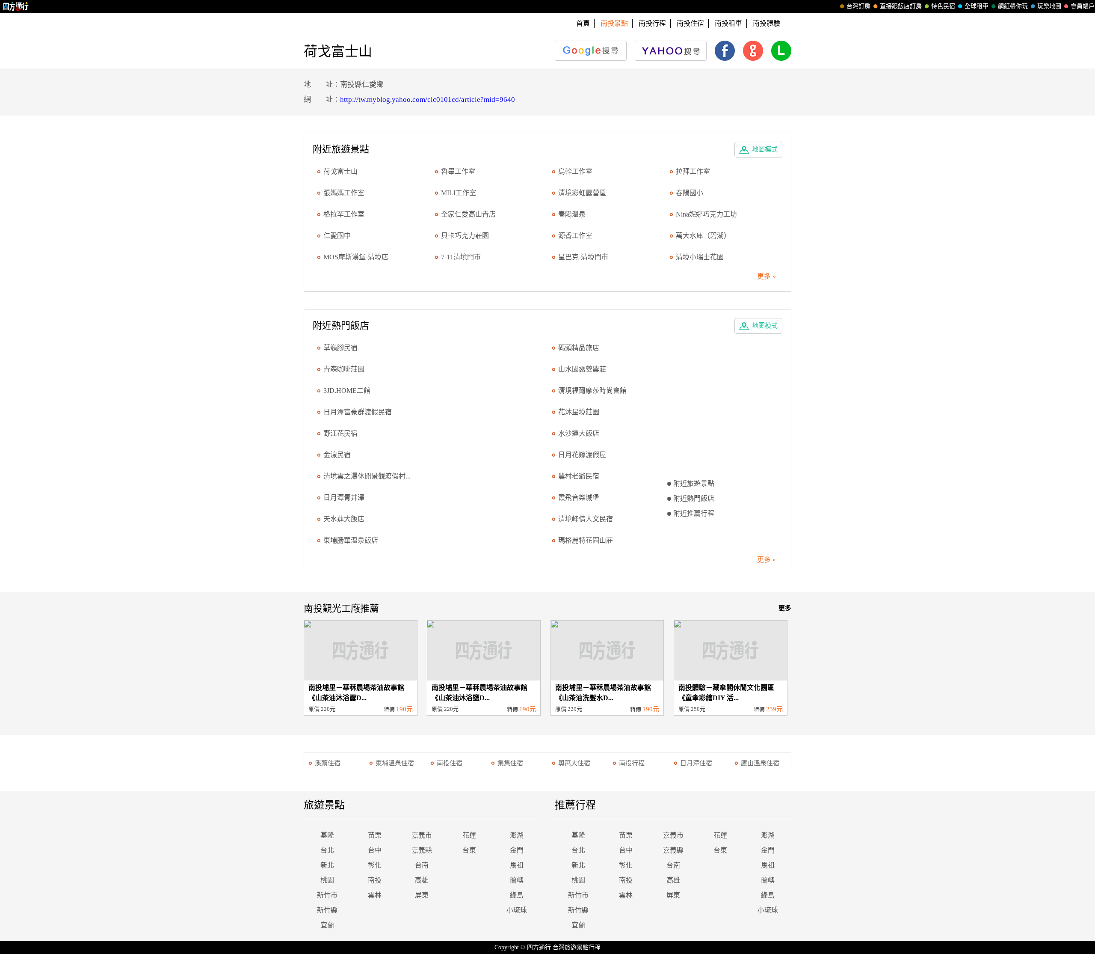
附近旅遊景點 (693, 483)
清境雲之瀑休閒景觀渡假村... (367, 476)
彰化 (375, 865)
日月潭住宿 (696, 763)
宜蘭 (327, 925)
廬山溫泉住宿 (760, 763)
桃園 (327, 880)
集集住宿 (510, 763)
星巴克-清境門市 (583, 257)
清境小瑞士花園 (700, 257)
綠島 (517, 895)
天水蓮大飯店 (343, 519)
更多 (784, 608)
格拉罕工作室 (343, 214)
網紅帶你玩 (1013, 6)
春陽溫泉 (572, 214)
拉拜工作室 (693, 171)
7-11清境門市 (461, 257)
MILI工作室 (458, 192)
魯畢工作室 (458, 171)
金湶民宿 (337, 454)
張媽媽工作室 (343, 192)
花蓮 (469, 835)
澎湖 (517, 835)
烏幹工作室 (575, 171)
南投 (375, 880)
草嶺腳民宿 (340, 347)
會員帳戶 (1083, 6)
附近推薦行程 (693, 513)
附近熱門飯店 (693, 498)
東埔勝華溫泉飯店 (350, 540)
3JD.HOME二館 (346, 390)
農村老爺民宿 (578, 476)
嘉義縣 (421, 850)
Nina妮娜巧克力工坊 (706, 214)
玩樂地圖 (1049, 6)
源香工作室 (575, 235)
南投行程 (652, 23)
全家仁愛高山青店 (468, 214)
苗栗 (375, 835)
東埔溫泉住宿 (395, 763)
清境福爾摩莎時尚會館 (592, 390)
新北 (327, 865)
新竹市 (327, 895)
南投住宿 (690, 23)
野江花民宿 (340, 433)
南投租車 (728, 23)
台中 (375, 850)
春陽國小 (689, 192)
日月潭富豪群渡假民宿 (357, 412)
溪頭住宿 (327, 763)
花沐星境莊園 (578, 412)
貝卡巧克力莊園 (465, 235)
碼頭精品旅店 (578, 347)
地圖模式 (765, 149)
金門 (517, 850)
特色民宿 (943, 6)
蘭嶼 (517, 880)
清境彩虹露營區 (582, 192)
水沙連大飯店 (578, 433)
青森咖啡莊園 (343, 369)
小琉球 (516, 910)
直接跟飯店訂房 (901, 6)
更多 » (766, 276)
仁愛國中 (337, 235)
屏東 (422, 895)
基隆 (327, 835)
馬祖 (517, 865)
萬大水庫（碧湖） (703, 235)
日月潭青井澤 (343, 497)
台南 (422, 865)
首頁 (583, 23)
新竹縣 (327, 910)
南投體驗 (766, 23)
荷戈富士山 (340, 171)
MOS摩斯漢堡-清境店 (355, 257)
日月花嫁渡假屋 (582, 454)
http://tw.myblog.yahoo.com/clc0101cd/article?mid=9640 (427, 99)
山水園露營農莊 (582, 369)
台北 (327, 850)
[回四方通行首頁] (16, 6)
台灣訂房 (858, 6)
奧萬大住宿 (574, 763)
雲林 (375, 895)
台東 (469, 850)
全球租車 (976, 6)
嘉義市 (421, 835)
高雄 (422, 880)
